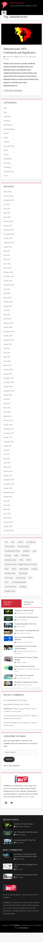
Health (6, 137)
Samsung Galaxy (10, 573)
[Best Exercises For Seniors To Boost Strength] (8, 659)
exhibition (26, 551)
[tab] (11, 603)
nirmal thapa (8, 716)
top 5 (30, 578)
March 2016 (7, 518)
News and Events (9, 146)
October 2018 (8, 386)
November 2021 (9, 276)
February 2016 (8, 522)
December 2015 (9, 530)
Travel (6, 176)
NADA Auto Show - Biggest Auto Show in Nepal (21, 564)
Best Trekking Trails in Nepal (19, 704)
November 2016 (9, 484)
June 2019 (7, 353)
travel (6, 582)
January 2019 (8, 374)
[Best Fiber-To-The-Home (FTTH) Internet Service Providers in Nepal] (7, 855)
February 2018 (8, 420)
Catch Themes (23, 928)
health (16, 555)
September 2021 (9, 285)
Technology (7, 167)
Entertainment (10, 56)
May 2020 (7, 314)
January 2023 (8, 225)
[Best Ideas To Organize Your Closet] (8, 683)
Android (20, 542)
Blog (5, 112)
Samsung (34, 569)
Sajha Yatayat (23, 569)
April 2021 (7, 293)
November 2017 (9, 433)
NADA (28, 560)
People (6, 150)
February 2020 (8, 323)
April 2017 (7, 463)
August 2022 (8, 247)
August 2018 (8, 395)
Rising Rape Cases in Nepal (18, 700)
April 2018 (7, 412)
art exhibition (30, 542)
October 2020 (8, 302)
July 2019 (7, 348)
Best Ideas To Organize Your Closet (25, 682)
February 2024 (8, 196)
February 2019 (8, 369)
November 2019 (9, 331)
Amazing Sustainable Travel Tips (25, 624)
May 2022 (7, 259)
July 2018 (7, 399)
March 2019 (7, 365)
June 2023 (7, 209)
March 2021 (7, 298)
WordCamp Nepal (10, 587)
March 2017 (7, 467)
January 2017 (8, 475)
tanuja (5, 704)
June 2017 (7, 454)
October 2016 (8, 488)
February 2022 (8, 272)
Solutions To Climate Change (23, 610)
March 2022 (7, 268)
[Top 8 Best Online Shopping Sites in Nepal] (7, 866)
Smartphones (8, 159)
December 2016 (9, 480)
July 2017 (7, 450)
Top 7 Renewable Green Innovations (26, 617)
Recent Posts (8, 603)
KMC (21, 560)
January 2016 (8, 526)
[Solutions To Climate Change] (8, 612)
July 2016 (7, 501)
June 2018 (7, 403)
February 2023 (8, 221)
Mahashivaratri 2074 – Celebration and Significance (20, 50)
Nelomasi (7, 723)
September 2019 (9, 340)
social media (9, 578)
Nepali (14, 569)
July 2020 (7, 310)
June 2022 (7, 255)
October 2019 (8, 336)
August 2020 (8, 306)
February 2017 (8, 471)
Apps (5, 108)
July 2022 (7, 251)
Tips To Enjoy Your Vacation (23, 675)
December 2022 (9, 230)
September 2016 (9, 492)
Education (7, 121)
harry (5, 700)
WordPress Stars (10, 591)
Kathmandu (25, 555)
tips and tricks (20, 578)
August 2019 (8, 344)
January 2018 (8, 425)
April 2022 (7, 264)
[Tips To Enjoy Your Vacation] (8, 677)
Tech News (7, 163)
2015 (6, 542)
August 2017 (8, 446)
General (6, 133)
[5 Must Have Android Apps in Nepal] (7, 876)
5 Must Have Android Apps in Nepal (25, 875)
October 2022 (8, 238)
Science (6, 154)
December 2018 (9, 378)
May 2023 (7, 213)
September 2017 (9, 442)
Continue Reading (13, 90)
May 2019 (7, 357)
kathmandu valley (10, 560)
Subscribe (9, 759)
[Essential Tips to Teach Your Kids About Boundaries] (8, 647)
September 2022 (9, 242)
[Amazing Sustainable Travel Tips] (8, 625)
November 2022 (9, 234)
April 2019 (7, 361)
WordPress (23, 587)
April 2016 (7, 513)
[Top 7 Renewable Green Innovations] (8, 618)
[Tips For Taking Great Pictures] (8, 668)
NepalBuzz (17, 3)
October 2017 (8, 437)
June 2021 (7, 289)
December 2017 (9, 429)
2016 (12, 542)
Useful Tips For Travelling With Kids (26, 630)
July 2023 (7, 204)
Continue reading (28, 797)
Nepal (6, 569)
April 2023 (7, 217)
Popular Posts (29, 603)
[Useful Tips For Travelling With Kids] (8, 632)
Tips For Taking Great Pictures (24, 666)
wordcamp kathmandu (19, 582)
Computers (7, 116)
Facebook (8, 555)
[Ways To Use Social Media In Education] (8, 638)
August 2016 (8, 497)
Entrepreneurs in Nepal (12, 551)
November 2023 (9, 200)
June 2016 (7, 505)
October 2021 (8, 281)
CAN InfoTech (9, 546)
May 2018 (7, 408)
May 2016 (7, 509)
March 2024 (7, 192)
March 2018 (7, 416)
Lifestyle (6, 142)
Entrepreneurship (9, 129)
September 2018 (9, 391)
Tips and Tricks (9, 171)
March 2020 (7, 319)
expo (34, 551)
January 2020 (8, 327)
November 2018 (9, 382)
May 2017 (7, 458)
